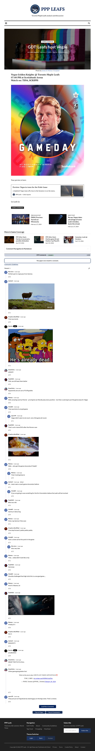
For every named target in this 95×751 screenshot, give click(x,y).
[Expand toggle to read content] (88, 249)
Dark (40, 738)
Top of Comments (54, 712)
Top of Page (39, 712)
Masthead (47, 729)
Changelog (38, 729)
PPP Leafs (53, 9)
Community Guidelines (49, 726)
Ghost (48, 747)
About (38, 726)
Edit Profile (30, 726)
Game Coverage (47, 41)
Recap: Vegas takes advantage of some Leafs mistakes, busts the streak (75, 220)
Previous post (36, 215)
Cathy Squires (33, 52)
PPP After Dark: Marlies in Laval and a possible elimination (23, 239)
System (50, 738)
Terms (61, 747)
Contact (83, 747)
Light (31, 738)
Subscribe (84, 730)
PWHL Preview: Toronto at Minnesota (37, 219)
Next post (71, 215)
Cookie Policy (69, 747)
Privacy (55, 747)
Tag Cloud (30, 729)
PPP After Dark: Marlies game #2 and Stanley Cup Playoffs (52, 239)
